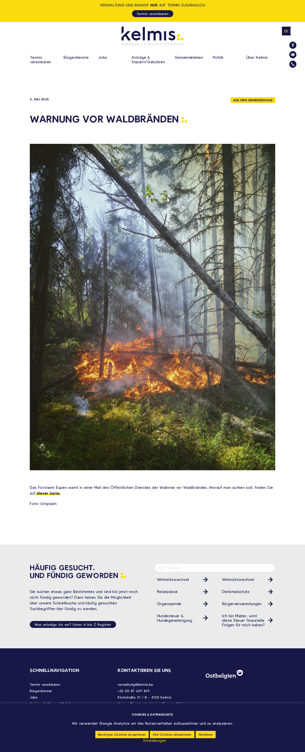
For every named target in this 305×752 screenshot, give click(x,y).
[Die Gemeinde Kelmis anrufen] (293, 64)
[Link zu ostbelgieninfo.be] (225, 674)
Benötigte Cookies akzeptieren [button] (122, 734)
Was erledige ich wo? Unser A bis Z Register (73, 624)
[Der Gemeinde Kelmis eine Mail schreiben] (293, 54)
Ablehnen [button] (205, 734)
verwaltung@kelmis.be (135, 684)
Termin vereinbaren (40, 59)
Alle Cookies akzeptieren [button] (172, 734)
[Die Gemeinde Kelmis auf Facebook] (293, 45)
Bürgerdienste (76, 57)
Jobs (102, 57)
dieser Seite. (48, 493)
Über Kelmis (257, 57)
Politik (218, 57)
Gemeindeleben (189, 57)
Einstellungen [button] (154, 740)
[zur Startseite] (152, 36)
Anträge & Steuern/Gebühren (148, 59)
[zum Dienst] (204, 579)
